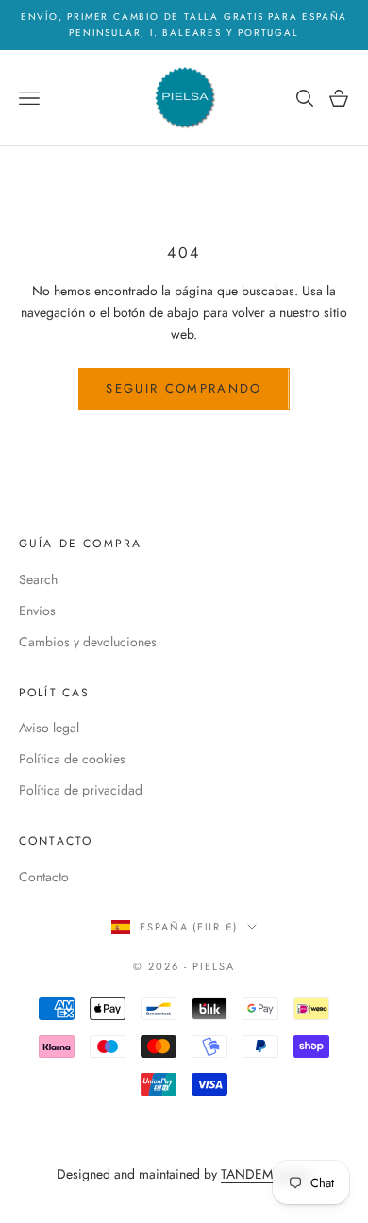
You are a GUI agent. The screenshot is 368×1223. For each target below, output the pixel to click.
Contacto (44, 876)
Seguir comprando (183, 388)
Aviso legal (49, 727)
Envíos (37, 610)
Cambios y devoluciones (88, 641)
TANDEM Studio (266, 1173)
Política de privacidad (80, 789)
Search (38, 579)
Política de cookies (72, 758)
